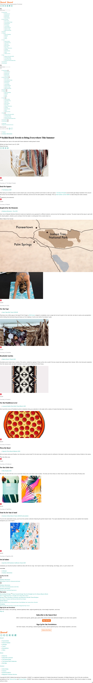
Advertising (5, 669)
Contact (2, 666)
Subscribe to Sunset (7, 657)
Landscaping (6, 26)
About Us (4, 655)
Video (3, 650)
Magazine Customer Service (7, 124)
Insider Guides (7, 41)
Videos (5, 38)
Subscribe (4, 123)
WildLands (6, 44)
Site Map (4, 663)
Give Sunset (4, 63)
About (1, 653)
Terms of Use (13, 679)
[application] (46, 246)
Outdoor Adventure (8, 48)
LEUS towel (32, 315)
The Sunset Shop (7, 57)
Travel (3, 39)
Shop (3, 55)
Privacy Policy (22, 679)
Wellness (6, 35)
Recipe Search (7, 13)
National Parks (7, 50)
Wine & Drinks (7, 17)
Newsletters (4, 61)
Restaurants (6, 16)
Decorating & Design (8, 22)
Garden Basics (7, 23)
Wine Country (7, 45)
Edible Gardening (7, 30)
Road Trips (6, 46)
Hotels (5, 52)
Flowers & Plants (7, 27)
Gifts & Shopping (7, 34)
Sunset (2, 638)
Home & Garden (5, 19)
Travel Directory (7, 42)
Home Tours (6, 20)
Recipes (2, 597)
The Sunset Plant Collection (9, 661)
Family (5, 37)
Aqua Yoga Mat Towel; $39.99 (10, 312)
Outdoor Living (7, 28)
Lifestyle (4, 33)
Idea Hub (4, 31)
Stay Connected (3, 126)
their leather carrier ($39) (62, 194)
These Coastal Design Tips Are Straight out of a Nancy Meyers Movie (14, 595)
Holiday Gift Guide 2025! (9, 56)
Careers (4, 670)
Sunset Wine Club (7, 59)
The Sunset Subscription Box (10, 60)
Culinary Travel (7, 53)
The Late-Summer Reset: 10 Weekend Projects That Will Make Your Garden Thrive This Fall (19, 602)
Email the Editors (6, 672)
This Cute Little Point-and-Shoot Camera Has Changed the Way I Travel (14, 605)
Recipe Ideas (6, 15)
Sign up (2, 611)
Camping (6, 49)
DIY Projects (6, 24)
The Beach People (61, 192)
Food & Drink (4, 12)
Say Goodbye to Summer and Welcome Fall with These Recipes (13, 599)
